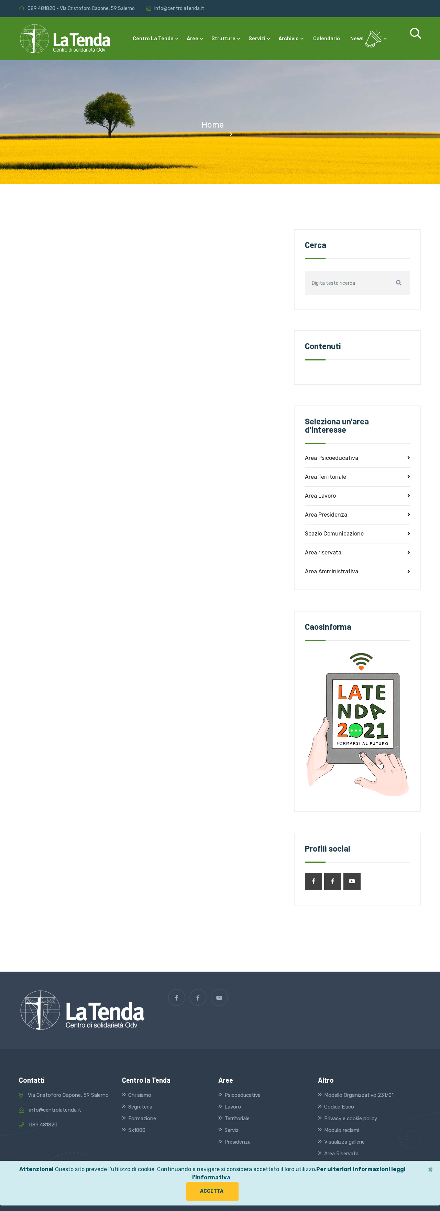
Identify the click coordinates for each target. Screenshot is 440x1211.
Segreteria (140, 1107)
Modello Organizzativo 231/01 (359, 1095)
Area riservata (323, 552)
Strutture (223, 38)
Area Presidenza (326, 514)
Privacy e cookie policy (350, 1118)
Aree (193, 38)
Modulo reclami (341, 1130)
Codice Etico (339, 1107)
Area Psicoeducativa (331, 458)
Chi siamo (139, 1095)
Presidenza (237, 1142)
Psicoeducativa (242, 1095)
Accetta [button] (211, 1191)
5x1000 (136, 1130)
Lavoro (232, 1107)
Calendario (326, 38)
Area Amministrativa (331, 571)
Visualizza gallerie (344, 1142)
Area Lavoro (320, 496)
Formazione (142, 1118)
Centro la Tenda (154, 38)
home (212, 125)
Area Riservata (341, 1153)
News (357, 38)
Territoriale (237, 1118)
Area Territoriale (325, 477)
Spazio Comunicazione (334, 533)
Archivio (289, 38)
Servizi (257, 38)
